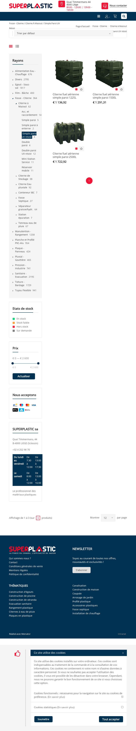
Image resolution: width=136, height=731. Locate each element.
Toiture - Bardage (20, 283)
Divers (18, 79)
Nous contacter (118, 5)
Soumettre (43, 719)
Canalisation (79, 585)
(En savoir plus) (56, 696)
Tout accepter (111, 719)
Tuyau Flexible (23, 290)
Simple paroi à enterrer (30, 127)
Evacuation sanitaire (20, 603)
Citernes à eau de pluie (22, 611)
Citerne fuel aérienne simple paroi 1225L (66, 95)
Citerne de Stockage (24, 177)
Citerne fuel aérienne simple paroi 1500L (106, 95)
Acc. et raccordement (29, 113)
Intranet (122, 633)
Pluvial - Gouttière (20, 258)
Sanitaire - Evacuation (21, 275)
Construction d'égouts (21, 591)
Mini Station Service (28, 160)
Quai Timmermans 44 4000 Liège (79, 3)
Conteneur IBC (26, 192)
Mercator (26, 633)
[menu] (98, 16)
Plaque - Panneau (20, 250)
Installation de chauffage (86, 613)
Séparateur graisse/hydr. (25, 207)
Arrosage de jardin (82, 597)
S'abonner (81, 570)
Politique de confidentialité (24, 574)
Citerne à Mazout (118, 26)
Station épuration (23, 216)
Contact (13, 562)
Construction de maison (85, 589)
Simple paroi (29, 120)
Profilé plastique (81, 601)
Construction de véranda (22, 599)
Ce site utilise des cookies (50, 653)
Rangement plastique (21, 607)
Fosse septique (80, 609)
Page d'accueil (83, 26)
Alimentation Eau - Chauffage (25, 72)
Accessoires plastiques (85, 605)
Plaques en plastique (20, 615)
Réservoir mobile (27, 169)
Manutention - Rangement (23, 233)
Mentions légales (18, 570)
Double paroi (26, 143)
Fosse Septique (23, 199)
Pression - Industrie (20, 266)
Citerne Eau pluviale (24, 186)
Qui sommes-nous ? (20, 558)
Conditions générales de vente (26, 566)
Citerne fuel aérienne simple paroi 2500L (66, 155)
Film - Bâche (22, 92)
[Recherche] (124, 16)
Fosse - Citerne (100, 26)
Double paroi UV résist (29, 152)
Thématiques (18, 585)
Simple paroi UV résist (29, 135)
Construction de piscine (22, 595)
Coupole (77, 593)
